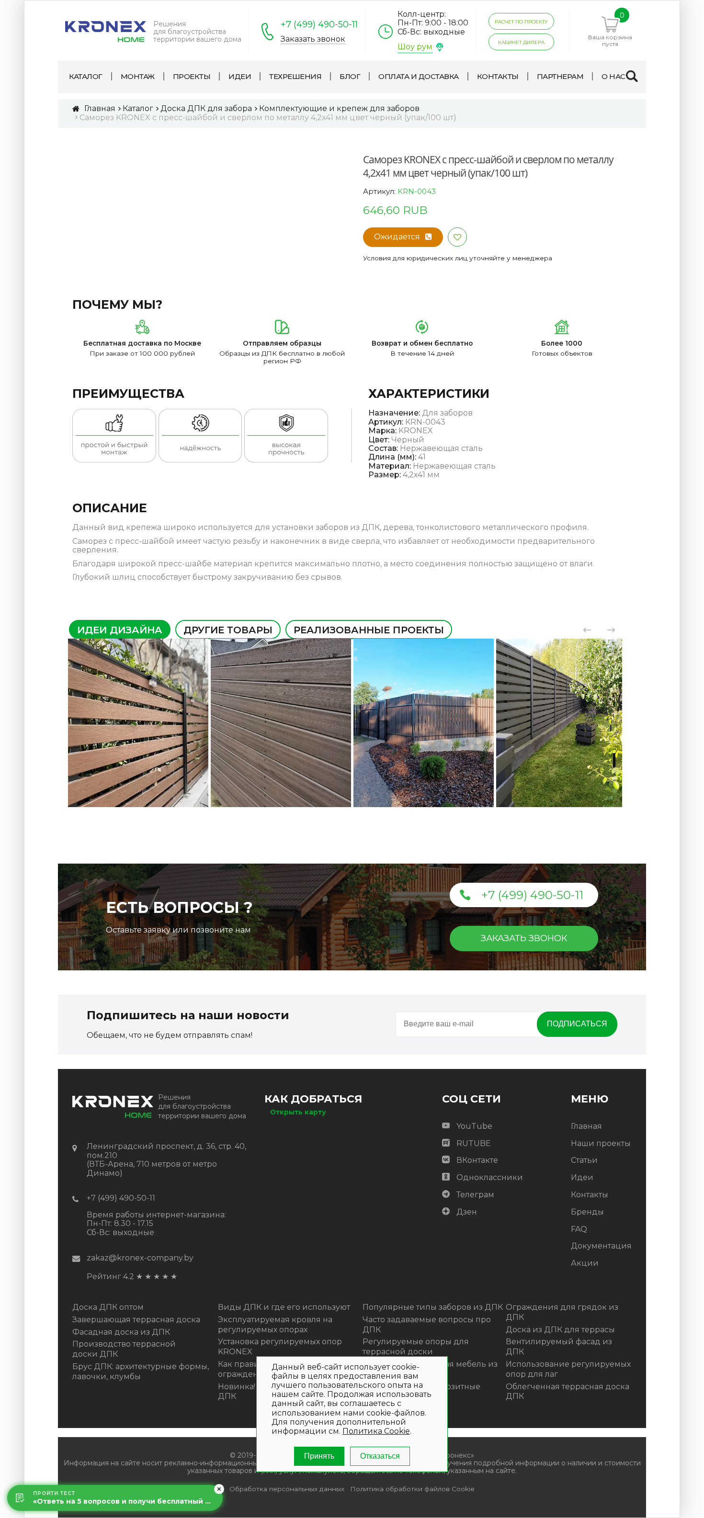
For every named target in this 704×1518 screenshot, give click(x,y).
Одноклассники (489, 1177)
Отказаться (380, 1456)
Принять (319, 1456)
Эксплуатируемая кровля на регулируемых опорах (275, 1324)
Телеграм (475, 1194)
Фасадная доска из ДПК (121, 1332)
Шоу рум (414, 46)
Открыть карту (298, 1112)
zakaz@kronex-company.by (140, 1257)
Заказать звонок (313, 39)
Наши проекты (601, 1143)
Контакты (589, 1194)
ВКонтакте (477, 1160)
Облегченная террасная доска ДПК (567, 1391)
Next (611, 630)
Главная (586, 1126)
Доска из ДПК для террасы (560, 1329)
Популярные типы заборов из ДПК (433, 1307)
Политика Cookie (376, 1431)
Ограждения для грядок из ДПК (562, 1312)
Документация (601, 1245)
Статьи (584, 1160)
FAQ (579, 1229)
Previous (587, 630)
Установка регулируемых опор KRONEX (280, 1346)
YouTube (474, 1126)
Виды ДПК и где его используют (284, 1307)
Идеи (582, 1177)
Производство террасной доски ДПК (124, 1349)
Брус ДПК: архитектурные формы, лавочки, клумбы (140, 1371)
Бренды (587, 1211)
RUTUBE (473, 1143)
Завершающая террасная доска (136, 1319)
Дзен (466, 1211)
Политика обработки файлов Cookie (412, 1489)
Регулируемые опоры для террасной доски (416, 1346)
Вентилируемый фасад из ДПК (559, 1346)
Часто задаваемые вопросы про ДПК (427, 1324)
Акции (585, 1263)
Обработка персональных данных (286, 1489)
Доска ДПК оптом (108, 1307)
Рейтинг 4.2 (110, 1276)
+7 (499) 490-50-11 (319, 24)
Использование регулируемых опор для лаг (568, 1369)
